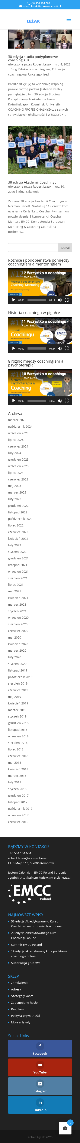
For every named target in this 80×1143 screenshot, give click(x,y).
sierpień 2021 (18, 578)
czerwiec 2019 (18, 690)
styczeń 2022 (17, 552)
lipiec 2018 (15, 749)
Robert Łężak (42, 64)
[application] (40, 286)
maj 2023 (14, 486)
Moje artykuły (20, 1022)
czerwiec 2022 (18, 532)
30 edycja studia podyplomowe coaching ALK (33, 58)
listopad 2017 (17, 802)
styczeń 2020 (17, 664)
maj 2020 (14, 637)
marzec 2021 (17, 604)
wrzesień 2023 (18, 466)
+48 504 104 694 (19, 853)
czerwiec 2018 (18, 756)
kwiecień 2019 (18, 703)
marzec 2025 (17, 420)
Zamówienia (19, 983)
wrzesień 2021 (18, 571)
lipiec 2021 (15, 585)
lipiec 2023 (15, 473)
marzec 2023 (17, 492)
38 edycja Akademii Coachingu (32, 182)
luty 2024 (14, 453)
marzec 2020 (17, 650)
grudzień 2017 (18, 795)
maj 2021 (14, 591)
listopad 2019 (17, 670)
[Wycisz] (60, 300)
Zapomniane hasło (24, 1003)
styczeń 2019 (17, 716)
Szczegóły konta (22, 996)
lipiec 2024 (15, 440)
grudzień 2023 (18, 459)
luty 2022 (14, 545)
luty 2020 (14, 657)
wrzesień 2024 (18, 433)
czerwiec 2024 (18, 446)
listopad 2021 (17, 565)
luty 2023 (14, 499)
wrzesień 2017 (18, 815)
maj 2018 (14, 763)
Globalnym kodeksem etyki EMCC (46, 878)
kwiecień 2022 (18, 539)
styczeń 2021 (17, 611)
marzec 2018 (17, 776)
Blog (14, 69)
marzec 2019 (17, 710)
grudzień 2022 (18, 506)
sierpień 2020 (18, 624)
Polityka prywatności (25, 1016)
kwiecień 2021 (18, 598)
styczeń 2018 (17, 789)
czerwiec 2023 (18, 479)
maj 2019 (14, 697)
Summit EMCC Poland (26, 945)
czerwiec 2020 (18, 631)
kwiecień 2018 (18, 769)
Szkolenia (32, 192)
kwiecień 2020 (18, 644)
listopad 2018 (17, 730)
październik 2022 (20, 519)
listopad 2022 (17, 512)
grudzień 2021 (18, 558)
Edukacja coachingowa (34, 69)
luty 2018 (14, 782)
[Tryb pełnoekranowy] (66, 300)
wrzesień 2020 (18, 617)
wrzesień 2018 (18, 736)
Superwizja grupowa (25, 963)
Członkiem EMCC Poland (36, 872)
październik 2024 (20, 426)
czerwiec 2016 (18, 822)
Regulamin (18, 1009)
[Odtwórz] (14, 300)
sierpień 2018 (18, 743)
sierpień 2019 (18, 683)
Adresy (16, 989)
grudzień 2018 (18, 723)
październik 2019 (20, 677)
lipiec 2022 (15, 525)
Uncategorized (38, 74)
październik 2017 (20, 808)
